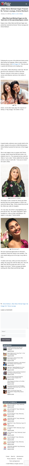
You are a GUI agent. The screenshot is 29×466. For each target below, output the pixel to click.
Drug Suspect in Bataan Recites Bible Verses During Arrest (15, 358)
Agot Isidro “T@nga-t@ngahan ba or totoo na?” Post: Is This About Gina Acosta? (15, 368)
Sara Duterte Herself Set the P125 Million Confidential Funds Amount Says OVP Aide (16, 386)
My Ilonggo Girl (16, 64)
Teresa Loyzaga (11, 306)
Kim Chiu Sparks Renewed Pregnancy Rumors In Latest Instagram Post (15, 377)
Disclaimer (19, 458)
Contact (7, 456)
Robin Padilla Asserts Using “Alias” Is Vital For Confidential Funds (16, 354)
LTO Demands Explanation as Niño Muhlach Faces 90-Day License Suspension (16, 363)
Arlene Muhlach (7, 304)
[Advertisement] (14, 44)
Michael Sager (22, 304)
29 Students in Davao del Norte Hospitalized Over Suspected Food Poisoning (16, 372)
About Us (13, 456)
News (21, 13)
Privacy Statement (11, 458)
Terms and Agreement (14, 461)
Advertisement (20, 456)
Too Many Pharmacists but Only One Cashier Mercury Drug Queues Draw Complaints (15, 348)
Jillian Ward (14, 304)
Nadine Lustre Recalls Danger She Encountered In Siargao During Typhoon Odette (15, 391)
